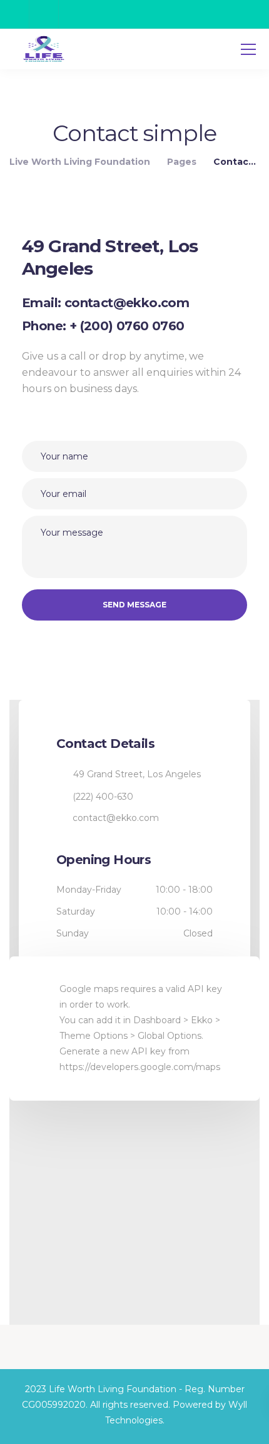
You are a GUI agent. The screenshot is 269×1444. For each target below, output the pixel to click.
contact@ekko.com (116, 817)
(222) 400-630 (103, 796)
